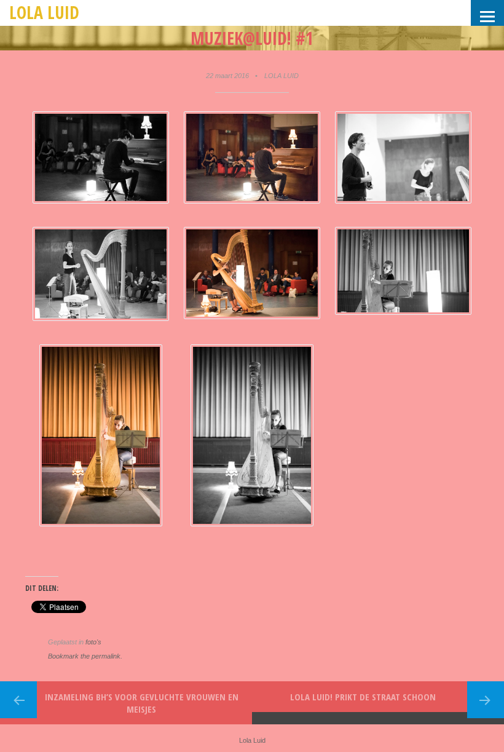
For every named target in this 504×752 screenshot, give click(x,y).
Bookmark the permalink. (85, 656)
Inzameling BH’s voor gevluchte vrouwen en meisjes (141, 703)
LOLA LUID (281, 75)
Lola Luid (44, 12)
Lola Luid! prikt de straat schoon (363, 697)
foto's (93, 642)
